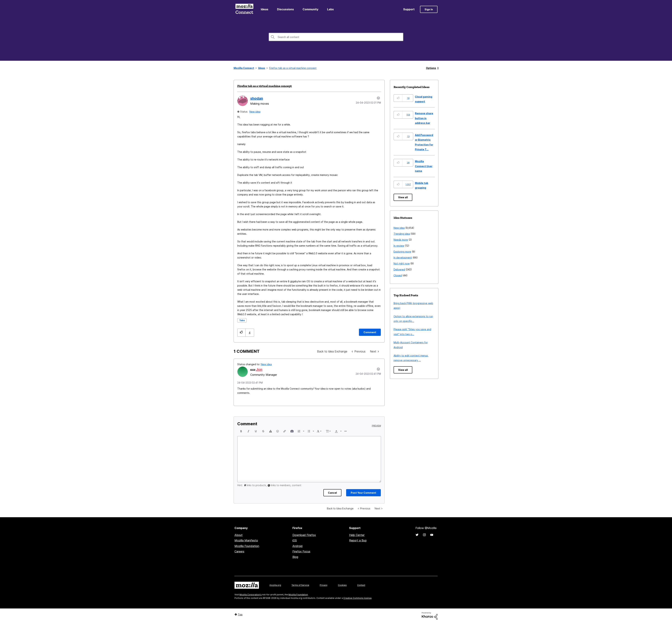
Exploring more (402, 251)
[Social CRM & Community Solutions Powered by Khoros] (430, 615)
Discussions (285, 9)
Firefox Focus (301, 551)
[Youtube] (431, 534)
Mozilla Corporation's (250, 594)
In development (403, 257)
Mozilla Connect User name (423, 166)
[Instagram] (424, 534)
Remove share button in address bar (424, 118)
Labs (330, 9)
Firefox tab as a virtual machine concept (264, 86)
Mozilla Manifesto (246, 540)
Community (310, 9)
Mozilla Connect (244, 9)
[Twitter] (417, 534)
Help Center (357, 535)
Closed (398, 275)
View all (403, 197)
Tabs (242, 320)
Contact (361, 585)
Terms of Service (300, 585)
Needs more (401, 239)
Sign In (429, 9)
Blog (295, 557)
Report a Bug (357, 540)
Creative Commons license (357, 598)
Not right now (402, 263)
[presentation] (241, 431)
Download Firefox (304, 535)
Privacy (323, 585)
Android (297, 546)
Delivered (399, 269)
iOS (294, 540)
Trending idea (402, 233)
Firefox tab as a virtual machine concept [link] (293, 67)
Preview (376, 426)
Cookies (342, 585)
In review (399, 245)
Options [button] (431, 67)
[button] (241, 332)
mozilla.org (275, 585)
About (238, 535)
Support (409, 9)
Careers (239, 551)
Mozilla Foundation (246, 546)
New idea (254, 111)
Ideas (264, 9)
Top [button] (240, 614)
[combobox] (336, 37)
